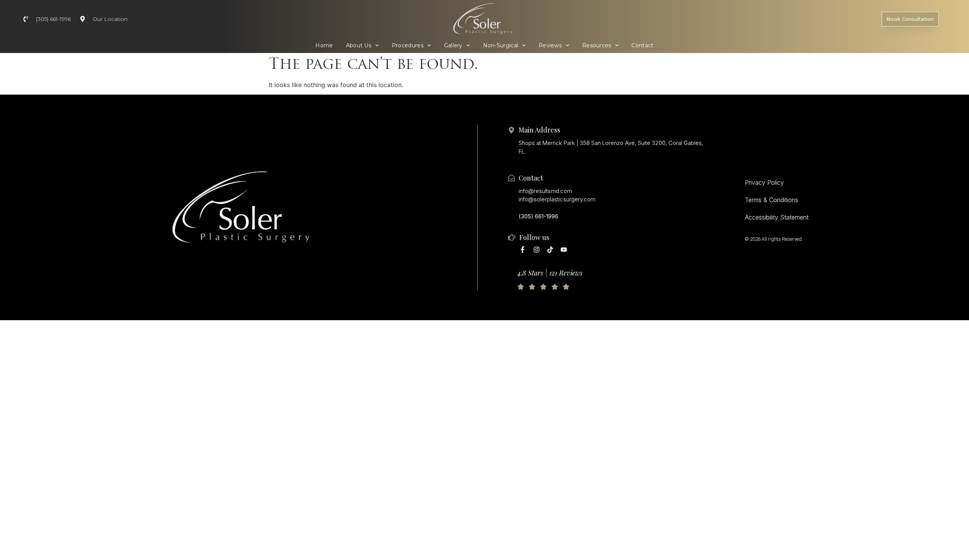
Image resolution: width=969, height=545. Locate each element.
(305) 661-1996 (538, 216)
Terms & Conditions (771, 200)
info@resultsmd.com (545, 191)
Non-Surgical (501, 45)
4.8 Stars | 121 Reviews (550, 272)
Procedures (408, 45)
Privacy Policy (764, 182)
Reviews (550, 45)
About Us (358, 45)
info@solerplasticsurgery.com (557, 199)
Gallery (453, 45)
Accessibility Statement (777, 217)
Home (324, 45)
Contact (642, 45)
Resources (596, 45)
